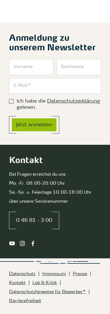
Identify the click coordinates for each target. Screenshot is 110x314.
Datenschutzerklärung (73, 101)
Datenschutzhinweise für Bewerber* (47, 292)
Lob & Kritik (44, 283)
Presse (80, 274)
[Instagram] (22, 243)
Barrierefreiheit (25, 301)
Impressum (54, 274)
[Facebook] (33, 243)
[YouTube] (12, 243)
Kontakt (17, 283)
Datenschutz (22, 274)
